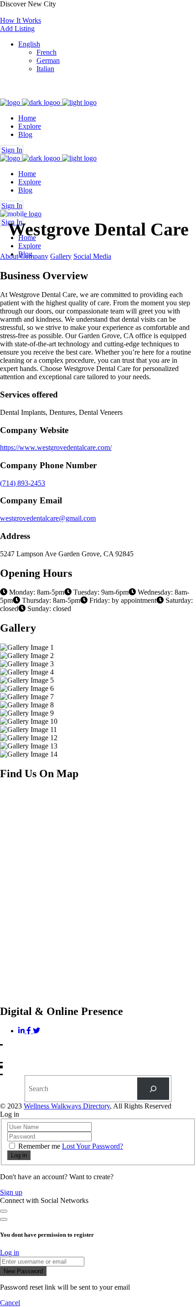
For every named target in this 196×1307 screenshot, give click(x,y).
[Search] (153, 1088)
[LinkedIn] (22, 1031)
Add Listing (17, 28)
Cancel (10, 1303)
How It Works (20, 20)
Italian (45, 69)
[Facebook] (29, 1031)
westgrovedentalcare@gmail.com (48, 518)
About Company (24, 256)
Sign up (11, 1192)
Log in (9, 1252)
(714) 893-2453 (22, 483)
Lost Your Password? (92, 1146)
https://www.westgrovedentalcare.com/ (56, 447)
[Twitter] (36, 1031)
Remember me (39, 1146)
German (48, 60)
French (46, 52)
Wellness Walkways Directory (67, 1106)
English (29, 44)
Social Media (92, 256)
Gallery (61, 256)
